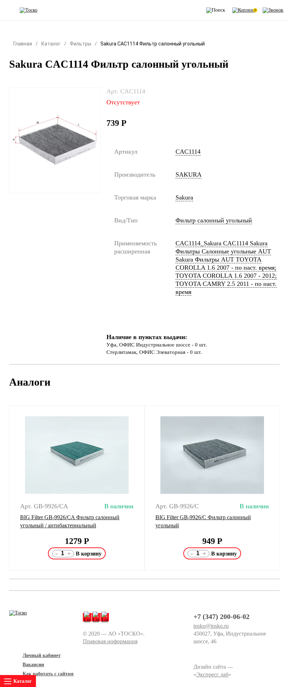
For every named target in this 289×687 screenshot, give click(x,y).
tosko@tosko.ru (211, 626)
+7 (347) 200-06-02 (221, 616)
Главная (22, 44)
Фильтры (80, 44)
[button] (4, 488)
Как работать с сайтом (48, 673)
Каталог (51, 44)
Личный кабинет (42, 655)
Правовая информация (110, 641)
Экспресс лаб (212, 674)
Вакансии (33, 664)
